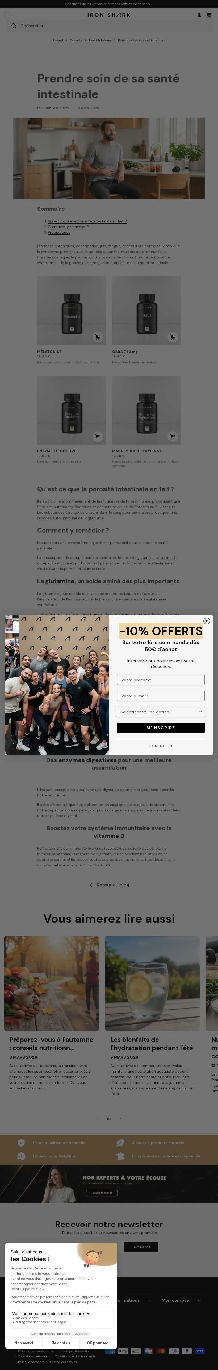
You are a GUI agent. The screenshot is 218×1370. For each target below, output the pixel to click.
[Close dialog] (207, 621)
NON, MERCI (161, 745)
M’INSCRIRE (160, 728)
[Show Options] (200, 712)
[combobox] (159, 712)
